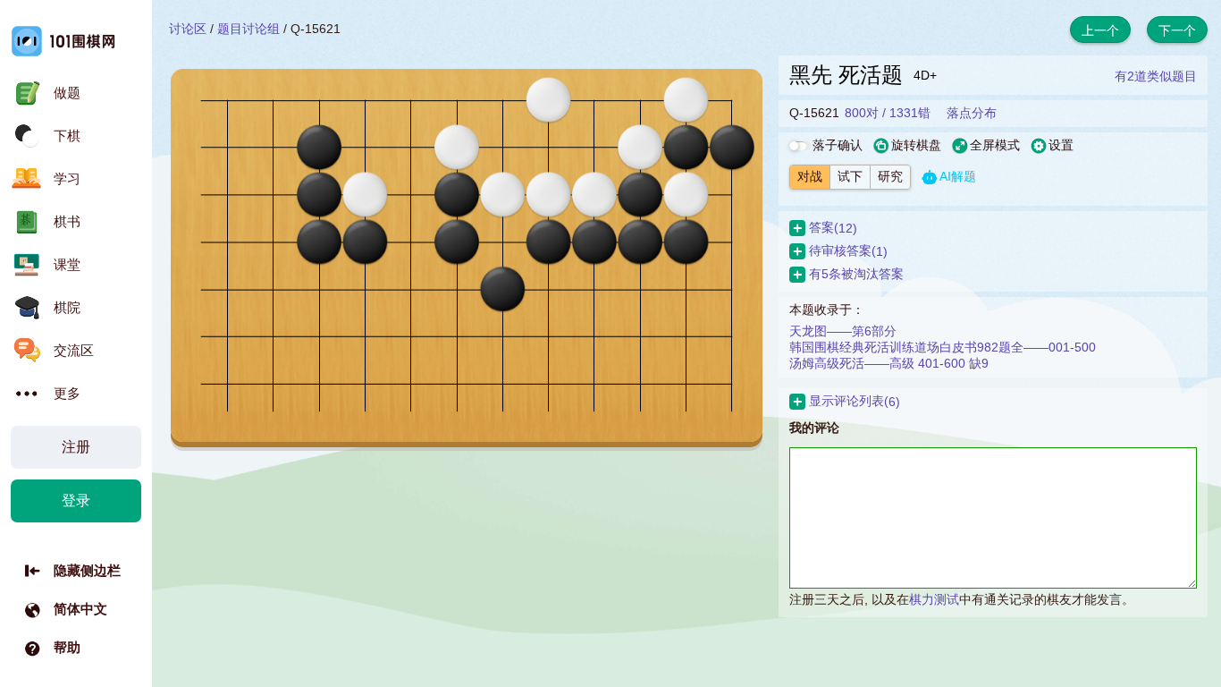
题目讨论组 (248, 28)
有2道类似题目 (1156, 76)
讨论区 (187, 28)
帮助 (67, 647)
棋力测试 (934, 599)
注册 (76, 446)
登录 (76, 500)
